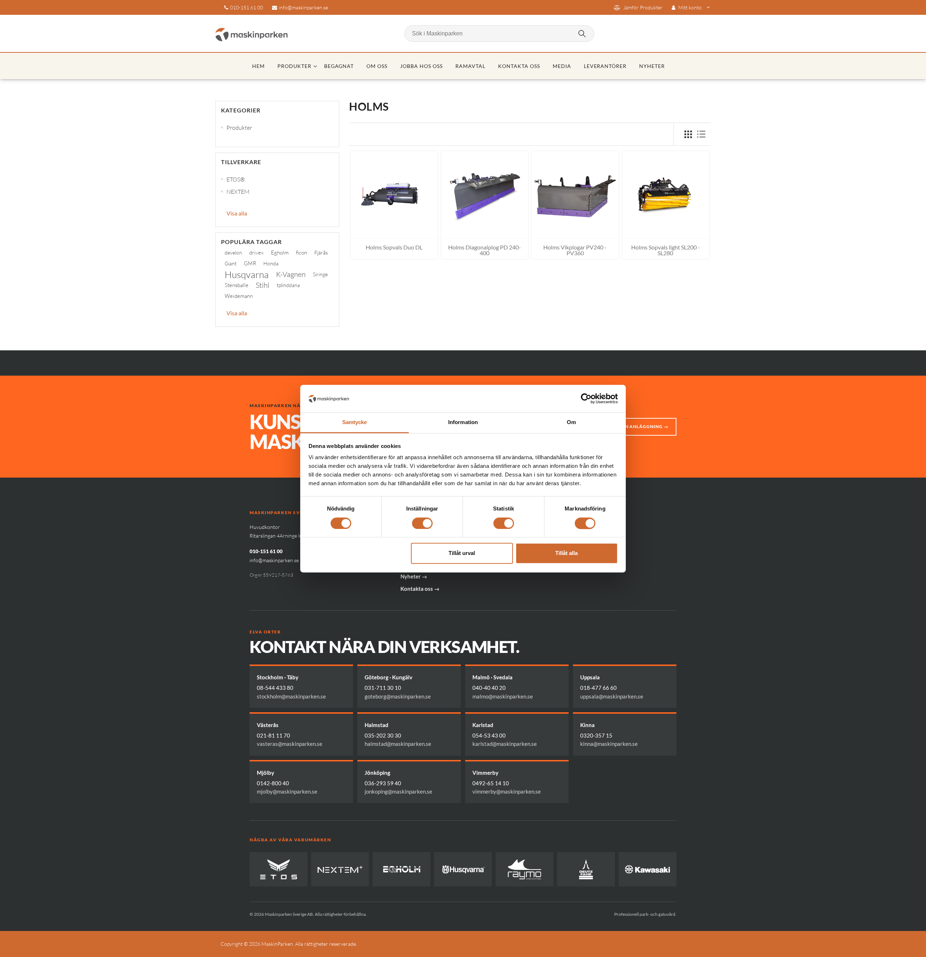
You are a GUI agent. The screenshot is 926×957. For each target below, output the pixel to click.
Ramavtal (470, 66)
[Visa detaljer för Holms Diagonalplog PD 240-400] (484, 194)
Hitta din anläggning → (636, 426)
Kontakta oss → (419, 588)
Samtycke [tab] (354, 422)
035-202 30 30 (383, 735)
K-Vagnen (291, 274)
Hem (258, 66)
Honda (271, 263)
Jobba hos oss (421, 66)
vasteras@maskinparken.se (289, 743)
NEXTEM (238, 191)
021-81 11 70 (273, 735)
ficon (301, 252)
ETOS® (235, 179)
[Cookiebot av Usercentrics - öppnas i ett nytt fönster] (586, 398)
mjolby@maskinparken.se (287, 791)
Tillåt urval (462, 553)
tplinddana (288, 285)
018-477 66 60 (598, 687)
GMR (250, 263)
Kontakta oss (519, 66)
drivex (256, 252)
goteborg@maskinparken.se (398, 696)
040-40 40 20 (489, 687)
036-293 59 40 (383, 783)
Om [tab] (571, 422)
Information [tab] (463, 422)
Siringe (320, 274)
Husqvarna (247, 274)
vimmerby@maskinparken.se (506, 791)
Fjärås (321, 252)
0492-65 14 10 (490, 783)
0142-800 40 (273, 783)
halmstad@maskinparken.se (398, 743)
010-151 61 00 (246, 7)
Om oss (376, 66)
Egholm (280, 252)
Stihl (262, 285)
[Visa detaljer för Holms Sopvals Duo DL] (394, 194)
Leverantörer (605, 66)
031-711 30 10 (383, 687)
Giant (231, 263)
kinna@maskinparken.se (609, 743)
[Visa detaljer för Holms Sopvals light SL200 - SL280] (665, 194)
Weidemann (239, 295)
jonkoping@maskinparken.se (398, 791)
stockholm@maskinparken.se (291, 696)
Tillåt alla (566, 553)
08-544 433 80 (275, 687)
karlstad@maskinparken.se (504, 743)
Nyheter (652, 66)
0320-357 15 (596, 735)
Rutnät (688, 134)
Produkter (294, 66)
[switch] (422, 523)
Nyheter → (413, 576)
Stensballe (237, 285)
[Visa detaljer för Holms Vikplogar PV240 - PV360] (575, 194)
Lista (701, 134)
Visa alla (236, 213)
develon (233, 252)
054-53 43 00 (489, 735)
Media (562, 66)
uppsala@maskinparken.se (611, 696)
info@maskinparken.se (303, 7)
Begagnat (339, 66)
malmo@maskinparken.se (502, 696)
